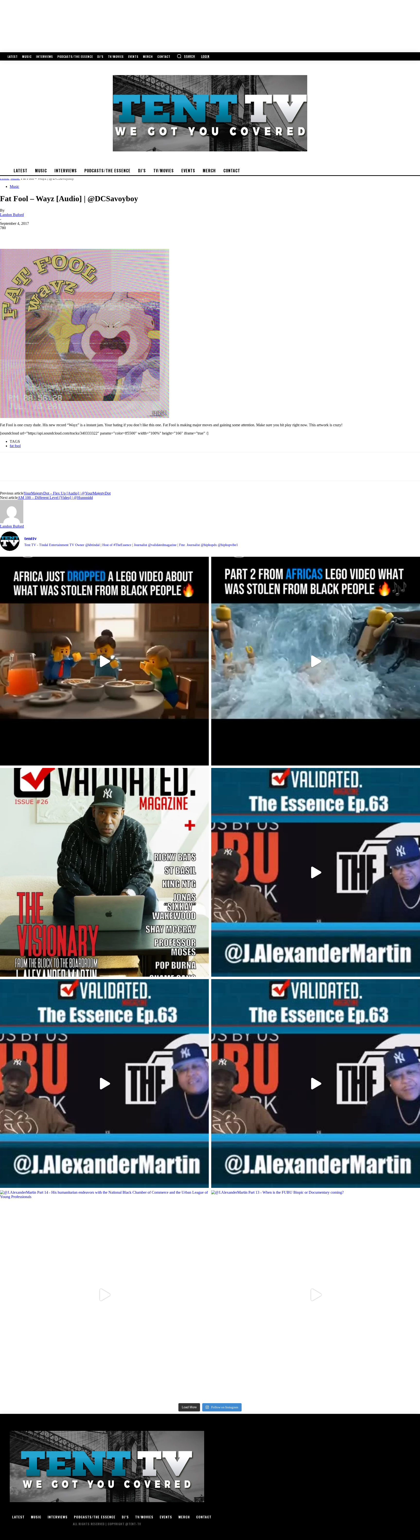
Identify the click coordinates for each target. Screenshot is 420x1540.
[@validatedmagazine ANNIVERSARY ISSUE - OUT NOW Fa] (104, 872)
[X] (26, 235)
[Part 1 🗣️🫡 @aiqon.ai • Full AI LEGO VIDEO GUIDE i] (104, 661)
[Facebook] (8, 235)
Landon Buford (12, 215)
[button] (186, 56)
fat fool (15, 446)
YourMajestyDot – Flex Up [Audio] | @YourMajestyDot (67, 493)
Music (14, 186)
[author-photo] (11, 522)
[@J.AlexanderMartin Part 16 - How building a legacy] (104, 1083)
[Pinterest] (43, 235)
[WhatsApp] (60, 235)
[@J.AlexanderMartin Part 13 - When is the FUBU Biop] (315, 1294)
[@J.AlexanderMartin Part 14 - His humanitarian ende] (104, 1294)
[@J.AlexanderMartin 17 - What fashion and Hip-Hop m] (315, 872)
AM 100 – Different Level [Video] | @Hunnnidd (55, 498)
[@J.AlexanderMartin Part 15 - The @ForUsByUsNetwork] (315, 1083)
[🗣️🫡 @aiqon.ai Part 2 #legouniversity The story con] (315, 661)
